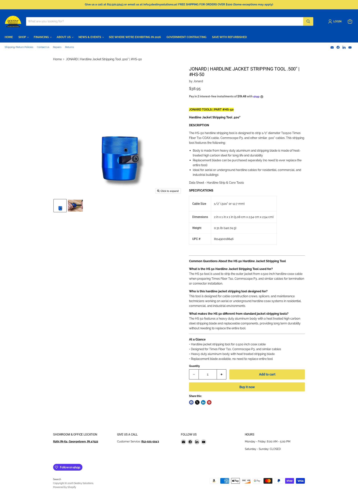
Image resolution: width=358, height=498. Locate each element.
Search (57, 479)
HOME (9, 37)
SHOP (22, 37)
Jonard (198, 81)
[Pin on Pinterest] (209, 402)
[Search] (308, 21)
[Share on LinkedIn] (203, 402)
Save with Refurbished (229, 37)
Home (57, 59)
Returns (69, 47)
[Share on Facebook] (191, 402)
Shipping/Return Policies (19, 47)
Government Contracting (186, 37)
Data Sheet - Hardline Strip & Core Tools (216, 182)
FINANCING (42, 37)
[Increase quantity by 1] (221, 374)
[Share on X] (197, 402)
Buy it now (247, 387)
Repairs (57, 47)
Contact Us (43, 47)
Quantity (194, 366)
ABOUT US (64, 37)
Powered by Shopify (64, 487)
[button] (335, 21)
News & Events (90, 37)
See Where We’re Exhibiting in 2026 (135, 37)
